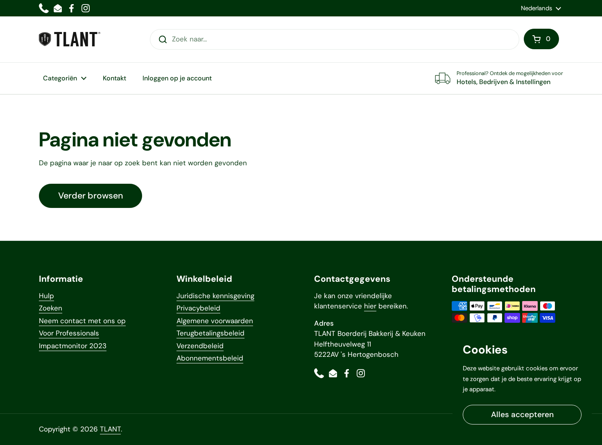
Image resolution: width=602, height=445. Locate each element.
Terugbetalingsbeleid (210, 333)
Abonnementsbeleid (210, 358)
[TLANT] (69, 39)
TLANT (110, 429)
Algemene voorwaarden (215, 320)
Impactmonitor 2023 (72, 345)
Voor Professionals (69, 333)
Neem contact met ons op (82, 320)
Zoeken (50, 308)
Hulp (46, 295)
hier (370, 305)
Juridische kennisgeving (215, 295)
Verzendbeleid (200, 345)
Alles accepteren (522, 414)
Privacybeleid (198, 308)
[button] (541, 39)
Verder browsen (90, 195)
